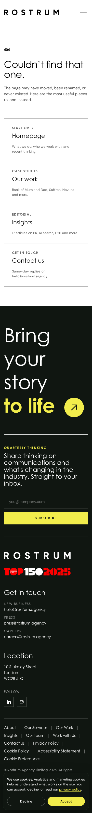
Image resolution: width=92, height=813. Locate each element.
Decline (26, 801)
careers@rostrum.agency (27, 636)
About (10, 727)
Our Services (35, 727)
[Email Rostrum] (21, 702)
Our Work (64, 727)
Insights (10, 735)
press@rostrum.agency (25, 623)
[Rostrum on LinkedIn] (9, 702)
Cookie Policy (16, 751)
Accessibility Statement (59, 751)
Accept (66, 801)
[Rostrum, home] (31, 12)
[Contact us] (74, 407)
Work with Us (64, 735)
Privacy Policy (46, 743)
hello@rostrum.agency (25, 609)
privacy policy (70, 789)
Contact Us (14, 743)
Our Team (35, 735)
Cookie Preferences (22, 758)
